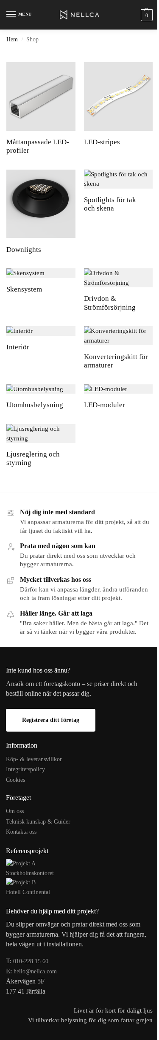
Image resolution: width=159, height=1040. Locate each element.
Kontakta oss (21, 832)
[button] (146, 15)
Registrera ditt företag (50, 720)
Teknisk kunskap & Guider (38, 821)
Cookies (15, 780)
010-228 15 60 (30, 961)
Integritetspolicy (25, 769)
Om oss (15, 811)
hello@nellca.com (35, 971)
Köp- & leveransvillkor (34, 759)
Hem (12, 39)
